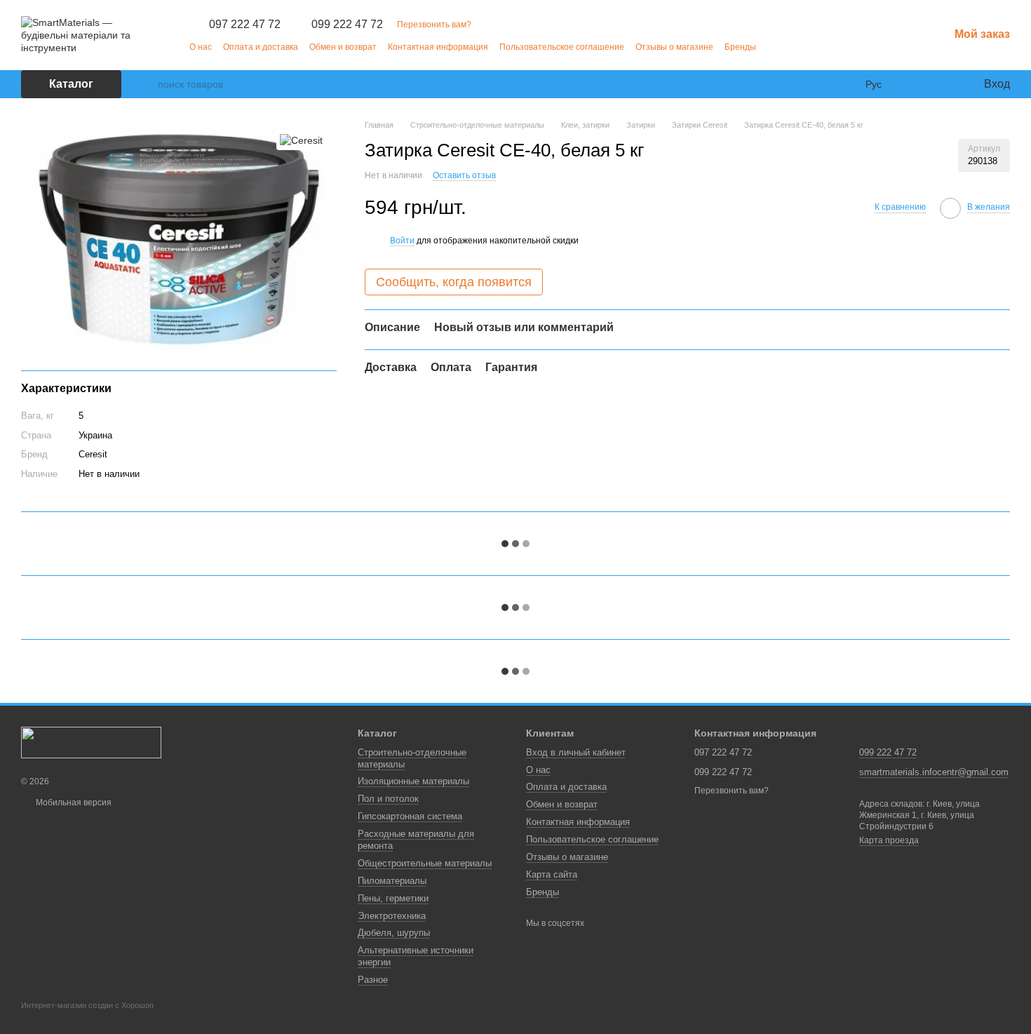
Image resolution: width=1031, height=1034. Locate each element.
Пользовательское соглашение (561, 47)
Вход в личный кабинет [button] (576, 752)
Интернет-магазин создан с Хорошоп (87, 1005)
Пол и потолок (388, 798)
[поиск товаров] (146, 84)
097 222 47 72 (245, 24)
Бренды (740, 47)
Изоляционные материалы (413, 781)
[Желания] (943, 84)
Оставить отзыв (464, 175)
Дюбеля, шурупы (394, 932)
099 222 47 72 (347, 24)
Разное (373, 979)
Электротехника (392, 916)
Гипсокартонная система (410, 816)
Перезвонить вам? (434, 24)
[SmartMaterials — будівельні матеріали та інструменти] (91, 742)
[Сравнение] (915, 84)
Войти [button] (402, 241)
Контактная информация (438, 47)
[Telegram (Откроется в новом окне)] (775, 46)
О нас (200, 47)
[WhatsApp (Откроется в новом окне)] (809, 46)
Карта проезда (889, 840)
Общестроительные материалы (425, 863)
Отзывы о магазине (674, 47)
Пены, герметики (393, 898)
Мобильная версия (73, 802)
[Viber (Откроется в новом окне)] (792, 46)
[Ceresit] (301, 140)
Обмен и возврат (343, 47)
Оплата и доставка (260, 47)
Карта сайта (551, 874)
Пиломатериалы (392, 880)
